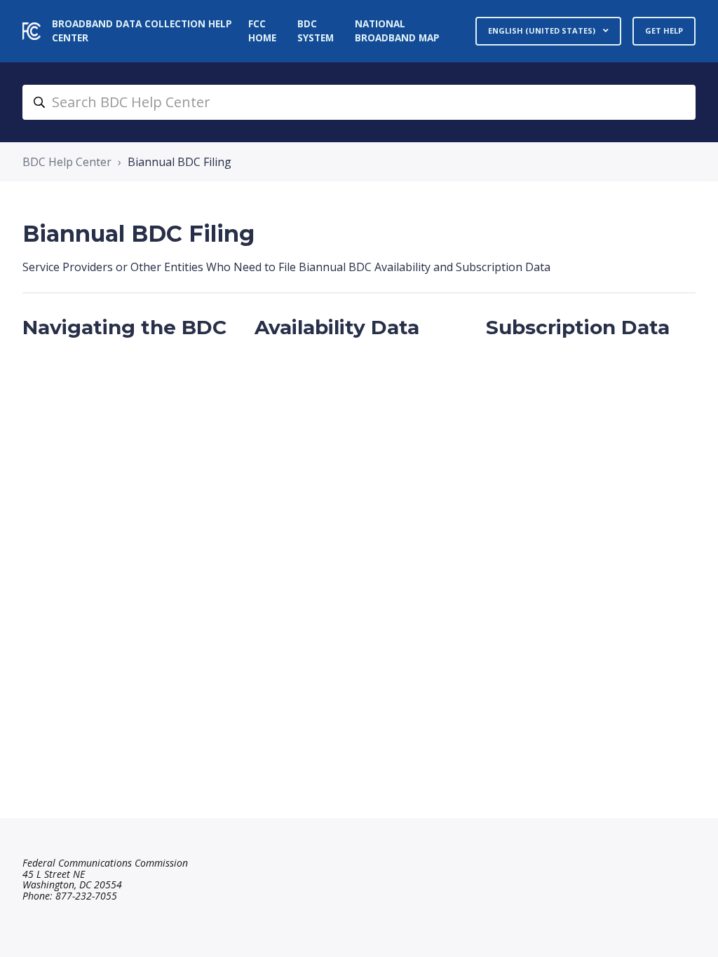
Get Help (664, 30)
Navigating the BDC (124, 327)
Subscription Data (578, 327)
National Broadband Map (397, 30)
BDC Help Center (66, 162)
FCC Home (262, 30)
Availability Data (337, 327)
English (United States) (542, 30)
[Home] (31, 31)
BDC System (315, 30)
